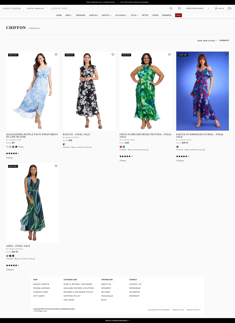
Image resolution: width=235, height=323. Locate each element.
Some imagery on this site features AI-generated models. (54, 309)
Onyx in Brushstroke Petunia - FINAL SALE (146, 135)
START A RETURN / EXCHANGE (78, 284)
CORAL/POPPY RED (121, 147)
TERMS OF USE (178, 310)
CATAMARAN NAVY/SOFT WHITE (16, 147)
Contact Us (135, 284)
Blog (104, 300)
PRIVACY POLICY (193, 310)
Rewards (106, 288)
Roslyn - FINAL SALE (76, 134)
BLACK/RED (13, 256)
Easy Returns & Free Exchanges (135, 2)
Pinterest (134, 296)
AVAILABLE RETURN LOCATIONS (79, 288)
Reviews (105, 292)
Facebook (134, 292)
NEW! (67, 15)
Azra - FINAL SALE (18, 246)
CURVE (155, 15)
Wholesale (107, 296)
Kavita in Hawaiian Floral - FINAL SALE (199, 135)
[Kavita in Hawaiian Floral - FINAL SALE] (202, 91)
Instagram (135, 288)
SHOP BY (106, 15)
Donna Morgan (41, 288)
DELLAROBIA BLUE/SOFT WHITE (10, 147)
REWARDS (166, 15)
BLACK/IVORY (64, 144)
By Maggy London (71, 137)
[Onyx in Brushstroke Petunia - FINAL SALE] (146, 91)
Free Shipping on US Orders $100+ (101, 2)
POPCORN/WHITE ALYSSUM (7, 147)
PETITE (145, 15)
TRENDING (80, 15)
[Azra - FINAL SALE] (32, 202)
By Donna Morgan (14, 249)
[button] (117, 320)
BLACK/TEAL (10, 256)
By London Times (13, 140)
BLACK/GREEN (7, 256)
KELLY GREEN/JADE (124, 147)
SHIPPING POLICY (72, 296)
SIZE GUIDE (69, 300)
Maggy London (41, 284)
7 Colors (21, 147)
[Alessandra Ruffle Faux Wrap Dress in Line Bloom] (32, 91)
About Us (106, 284)
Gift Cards (39, 296)
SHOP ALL (93, 15)
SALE (178, 15)
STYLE (133, 15)
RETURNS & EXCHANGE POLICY (78, 292)
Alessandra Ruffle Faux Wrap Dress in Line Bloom (32, 135)
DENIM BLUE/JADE (177, 147)
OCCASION (120, 15)
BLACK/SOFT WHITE (13, 147)
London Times (40, 292)
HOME (59, 15)
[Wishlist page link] (179, 8)
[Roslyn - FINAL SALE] (89, 91)
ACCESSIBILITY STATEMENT (159, 310)
